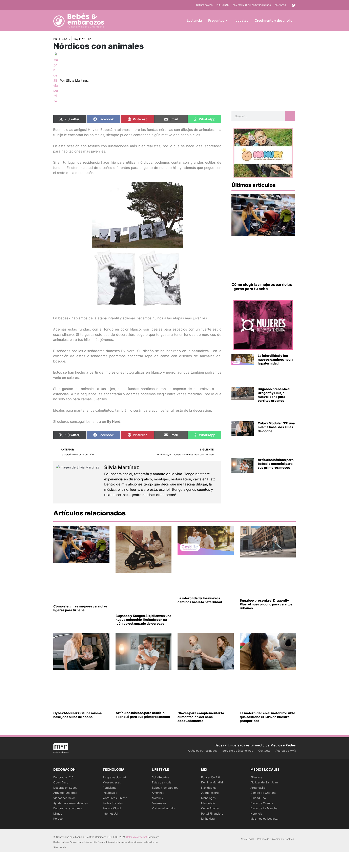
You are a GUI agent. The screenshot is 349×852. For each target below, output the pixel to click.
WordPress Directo (115, 798)
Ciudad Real (258, 798)
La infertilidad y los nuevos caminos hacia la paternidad (275, 359)
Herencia (256, 813)
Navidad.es (208, 787)
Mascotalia (208, 803)
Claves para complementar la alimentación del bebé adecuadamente (201, 717)
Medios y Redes (283, 745)
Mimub (57, 813)
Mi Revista (208, 818)
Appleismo (109, 787)
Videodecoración (64, 798)
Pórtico (58, 818)
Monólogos (208, 798)
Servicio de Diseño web (237, 750)
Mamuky (157, 798)
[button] (226, 20)
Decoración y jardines (67, 808)
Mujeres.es (159, 803)
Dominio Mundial (212, 782)
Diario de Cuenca (261, 803)
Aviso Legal (247, 838)
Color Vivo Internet (136, 836)
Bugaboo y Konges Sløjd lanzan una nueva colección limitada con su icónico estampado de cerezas (143, 619)
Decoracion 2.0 (63, 777)
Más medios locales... (264, 818)
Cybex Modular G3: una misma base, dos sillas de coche (276, 427)
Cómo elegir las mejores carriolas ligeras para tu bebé (261, 286)
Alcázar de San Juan (264, 782)
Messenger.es (112, 782)
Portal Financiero (212, 813)
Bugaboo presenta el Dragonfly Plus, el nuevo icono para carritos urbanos (274, 395)
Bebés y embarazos (165, 787)
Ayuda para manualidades (70, 803)
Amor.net (158, 792)
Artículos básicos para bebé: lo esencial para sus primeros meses (275, 463)
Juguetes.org (210, 792)
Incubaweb (110, 792)
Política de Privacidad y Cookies (275, 838)
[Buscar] (290, 116)
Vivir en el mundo (163, 808)
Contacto (280, 5)
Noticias (61, 39)
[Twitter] (294, 5)
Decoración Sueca (65, 787)
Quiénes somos (204, 5)
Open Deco (60, 782)
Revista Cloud (112, 808)
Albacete (256, 777)
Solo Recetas (160, 777)
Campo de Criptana (263, 792)
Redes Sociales (113, 803)
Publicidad (223, 5)
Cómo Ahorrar (210, 808)
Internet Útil (110, 813)
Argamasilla (258, 787)
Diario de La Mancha (264, 808)
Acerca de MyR (285, 750)
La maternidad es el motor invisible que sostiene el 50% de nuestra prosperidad (267, 717)
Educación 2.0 (210, 777)
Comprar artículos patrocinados (252, 5)
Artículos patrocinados (202, 750)
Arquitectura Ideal (65, 792)
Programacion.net (114, 777)
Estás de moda (161, 782)
